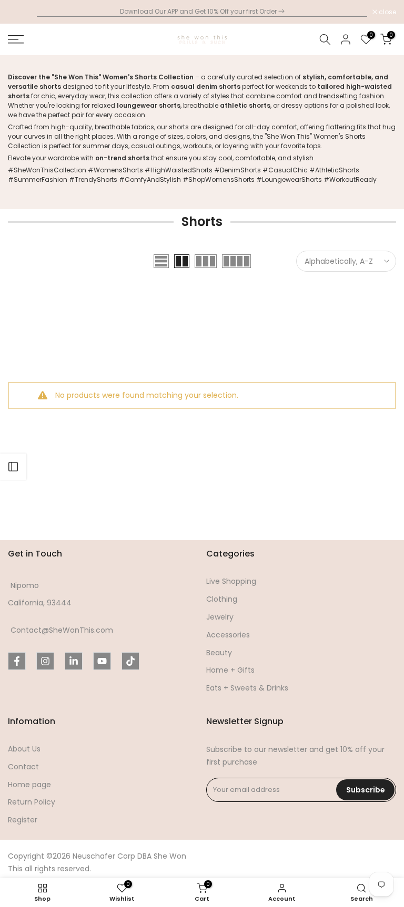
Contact (23, 767)
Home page (29, 785)
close (22, 12)
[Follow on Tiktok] (130, 661)
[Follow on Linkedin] (74, 661)
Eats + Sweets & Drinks (247, 688)
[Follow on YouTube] (102, 661)
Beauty (219, 653)
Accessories (228, 635)
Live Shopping (231, 581)
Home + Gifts (230, 670)
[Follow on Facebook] (17, 661)
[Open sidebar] (13, 467)
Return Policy (31, 802)
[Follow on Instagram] (45, 661)
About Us (24, 749)
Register (22, 820)
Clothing (221, 599)
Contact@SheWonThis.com (62, 630)
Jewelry (220, 617)
